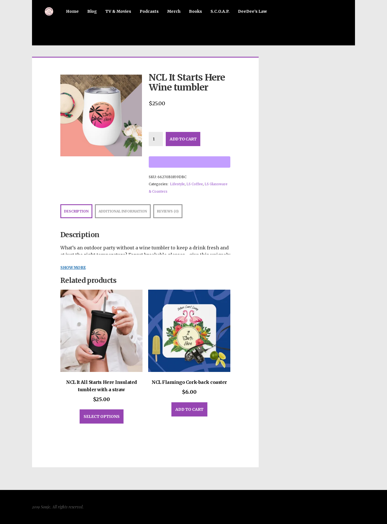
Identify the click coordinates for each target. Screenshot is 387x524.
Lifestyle (177, 184)
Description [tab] (76, 211)
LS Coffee (194, 184)
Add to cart (183, 139)
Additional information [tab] (123, 211)
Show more (73, 267)
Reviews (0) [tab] (168, 211)
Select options (102, 416)
